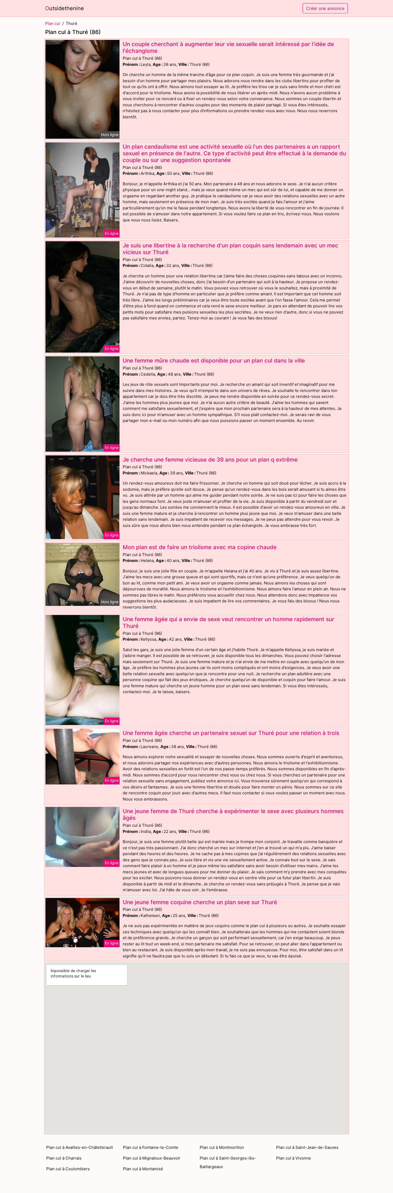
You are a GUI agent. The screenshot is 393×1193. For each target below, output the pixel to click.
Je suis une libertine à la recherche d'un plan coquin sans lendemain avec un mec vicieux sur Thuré (230, 248)
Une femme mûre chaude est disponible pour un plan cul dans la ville (214, 360)
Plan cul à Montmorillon (222, 1147)
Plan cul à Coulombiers (68, 1168)
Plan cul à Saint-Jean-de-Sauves (307, 1147)
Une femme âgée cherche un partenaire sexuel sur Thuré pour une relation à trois (231, 733)
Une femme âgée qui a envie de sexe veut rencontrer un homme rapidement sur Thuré (228, 622)
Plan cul (52, 23)
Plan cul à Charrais (64, 1158)
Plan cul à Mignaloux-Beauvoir (151, 1158)
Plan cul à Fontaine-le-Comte (150, 1147)
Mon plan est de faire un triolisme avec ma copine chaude (199, 547)
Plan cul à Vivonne (293, 1158)
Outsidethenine (64, 8)
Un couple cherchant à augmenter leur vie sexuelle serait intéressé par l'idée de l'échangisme (228, 47)
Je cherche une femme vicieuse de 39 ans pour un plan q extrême (210, 459)
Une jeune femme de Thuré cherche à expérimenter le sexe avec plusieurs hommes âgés (233, 814)
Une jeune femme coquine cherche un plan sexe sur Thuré (200, 902)
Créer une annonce (325, 8)
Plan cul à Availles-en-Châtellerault (79, 1147)
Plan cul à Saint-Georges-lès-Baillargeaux (228, 1162)
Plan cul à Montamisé (143, 1168)
